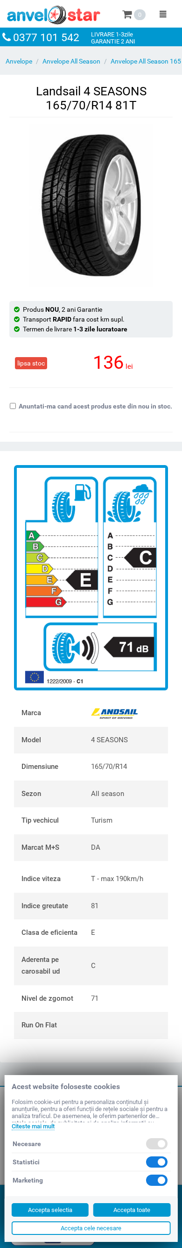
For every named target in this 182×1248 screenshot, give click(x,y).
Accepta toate (131, 1209)
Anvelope (19, 61)
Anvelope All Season (71, 61)
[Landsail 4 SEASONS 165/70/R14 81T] (91, 205)
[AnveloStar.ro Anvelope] (53, 13)
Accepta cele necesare (91, 1228)
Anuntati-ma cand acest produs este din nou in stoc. (95, 406)
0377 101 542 (46, 37)
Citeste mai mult (33, 1126)
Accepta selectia (50, 1209)
